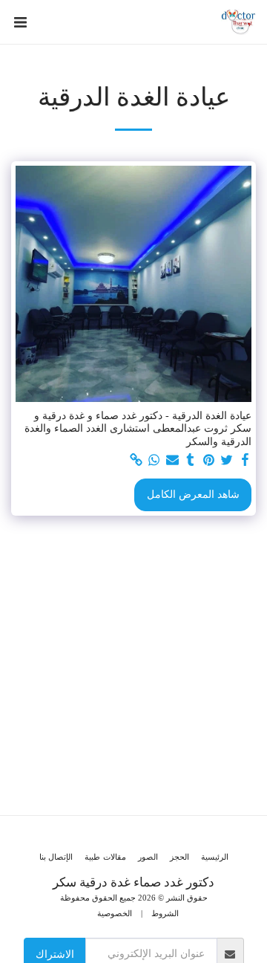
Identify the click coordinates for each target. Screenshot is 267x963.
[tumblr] (190, 460)
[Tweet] (227, 460)
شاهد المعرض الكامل (193, 494)
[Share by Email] (172, 460)
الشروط (165, 913)
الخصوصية (114, 913)
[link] (136, 460)
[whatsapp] (154, 460)
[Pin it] (209, 460)
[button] (20, 22)
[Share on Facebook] (245, 460)
